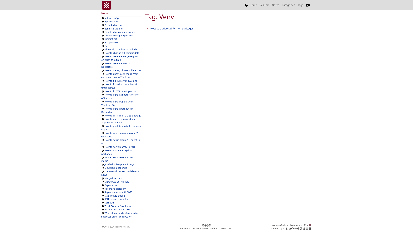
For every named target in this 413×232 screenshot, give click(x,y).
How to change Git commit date (122, 52)
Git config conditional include (121, 49)
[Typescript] (300, 228)
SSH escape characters (117, 199)
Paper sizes (111, 185)
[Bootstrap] (289, 228)
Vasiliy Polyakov (122, 226)
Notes (275, 5)
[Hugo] (286, 228)
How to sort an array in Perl (120, 146)
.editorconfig (112, 18)
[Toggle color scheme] (246, 5)
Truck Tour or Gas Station (118, 206)
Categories (288, 5)
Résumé (264, 5)
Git (106, 46)
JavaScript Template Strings (119, 164)
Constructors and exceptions (120, 32)
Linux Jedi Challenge (116, 167)
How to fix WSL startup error (120, 91)
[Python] (298, 228)
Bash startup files (114, 28)
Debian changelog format (119, 35)
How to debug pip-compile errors (123, 70)
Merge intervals (113, 178)
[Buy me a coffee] (308, 5)
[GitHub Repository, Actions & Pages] (292, 228)
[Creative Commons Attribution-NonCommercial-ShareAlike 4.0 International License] (206, 225)
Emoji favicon (112, 42)
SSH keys (109, 202)
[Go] (295, 228)
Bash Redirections (114, 25)
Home (253, 5)
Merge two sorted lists (117, 181)
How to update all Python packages (172, 28)
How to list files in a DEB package (123, 115)
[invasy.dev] (106, 5)
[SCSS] (303, 228)
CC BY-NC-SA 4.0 (225, 228)
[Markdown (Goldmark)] (283, 228)
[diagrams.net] (309, 228)
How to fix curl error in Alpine (121, 80)
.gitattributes (112, 21)
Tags (300, 5)
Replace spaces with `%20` (119, 192)
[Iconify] (306, 228)
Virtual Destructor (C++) (117, 209)
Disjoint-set (111, 38)
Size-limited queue (115, 195)
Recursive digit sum (115, 188)
